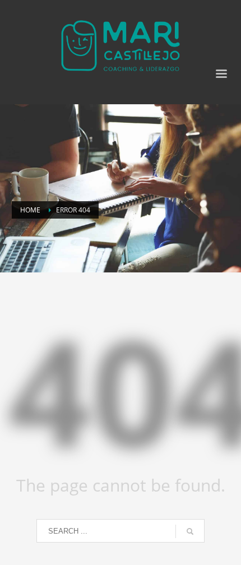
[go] (190, 531)
